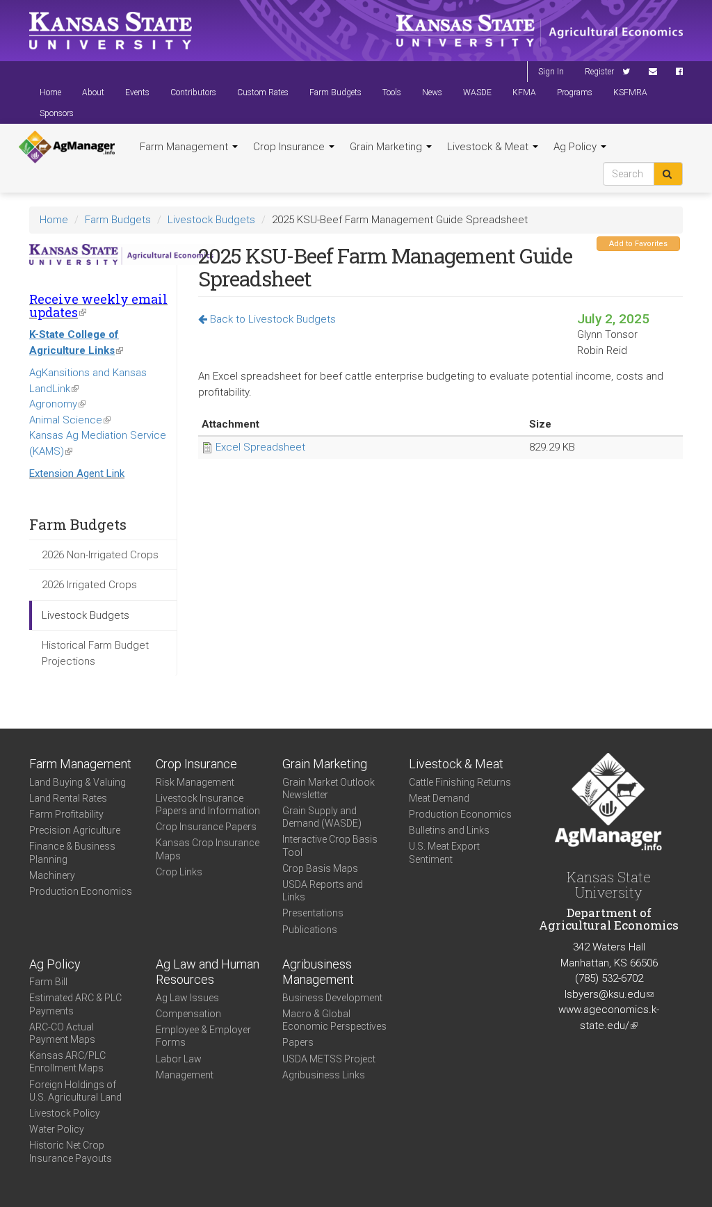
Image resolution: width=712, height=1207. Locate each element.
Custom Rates (263, 92)
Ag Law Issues (187, 997)
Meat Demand (439, 798)
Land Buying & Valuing (77, 782)
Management (184, 1074)
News (432, 92)
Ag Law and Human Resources (207, 972)
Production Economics (80, 891)
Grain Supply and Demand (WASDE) (322, 817)
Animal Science (70, 420)
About (93, 92)
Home (50, 92)
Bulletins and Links (449, 830)
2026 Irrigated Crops (89, 584)
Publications (309, 929)
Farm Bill (48, 981)
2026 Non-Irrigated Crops (100, 555)
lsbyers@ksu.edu (609, 994)
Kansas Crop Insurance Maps (207, 849)
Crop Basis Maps (320, 868)
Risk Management (195, 782)
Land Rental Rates (68, 798)
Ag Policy (576, 146)
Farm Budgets (335, 92)
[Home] (67, 147)
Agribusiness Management (318, 972)
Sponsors (57, 113)
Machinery (52, 875)
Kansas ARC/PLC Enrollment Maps (67, 1062)
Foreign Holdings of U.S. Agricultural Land (75, 1091)
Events (137, 92)
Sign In (551, 71)
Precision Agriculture (74, 830)
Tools (391, 92)
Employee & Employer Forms (203, 1036)
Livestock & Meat (489, 146)
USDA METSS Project (328, 1058)
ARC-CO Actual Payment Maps (62, 1033)
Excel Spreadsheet (260, 447)
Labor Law (179, 1058)
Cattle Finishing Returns (460, 782)
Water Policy (56, 1129)
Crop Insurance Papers (206, 826)
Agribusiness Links (323, 1074)
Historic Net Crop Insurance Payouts (70, 1151)
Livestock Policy (64, 1113)
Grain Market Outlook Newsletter (328, 788)
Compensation (188, 1013)
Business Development (332, 997)
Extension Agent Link (76, 473)
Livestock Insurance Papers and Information (208, 804)
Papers (298, 1042)
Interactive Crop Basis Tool (330, 845)
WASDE (477, 92)
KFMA (524, 92)
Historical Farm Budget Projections (95, 653)
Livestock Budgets (211, 219)
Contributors (193, 92)
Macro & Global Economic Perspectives (334, 1020)
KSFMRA (630, 92)
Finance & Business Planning (72, 852)
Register (599, 71)
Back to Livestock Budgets (271, 319)
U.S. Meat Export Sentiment (444, 852)
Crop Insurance (290, 146)
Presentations (312, 912)
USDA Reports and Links (322, 890)
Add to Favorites (638, 243)
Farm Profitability (66, 814)
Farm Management (185, 146)
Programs (574, 92)
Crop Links (179, 871)
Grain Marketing (387, 146)
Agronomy (57, 404)
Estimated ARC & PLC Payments (75, 1004)
